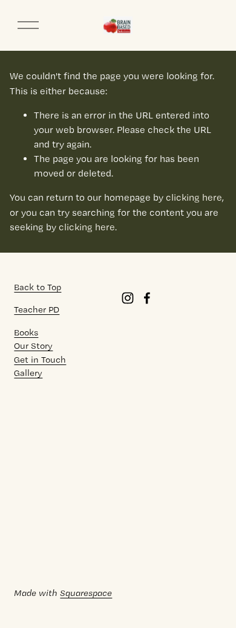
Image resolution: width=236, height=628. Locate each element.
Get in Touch (40, 359)
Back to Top (37, 287)
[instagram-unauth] (128, 298)
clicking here (194, 197)
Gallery (28, 372)
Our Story (33, 345)
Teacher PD (36, 309)
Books (26, 332)
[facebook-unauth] (147, 298)
